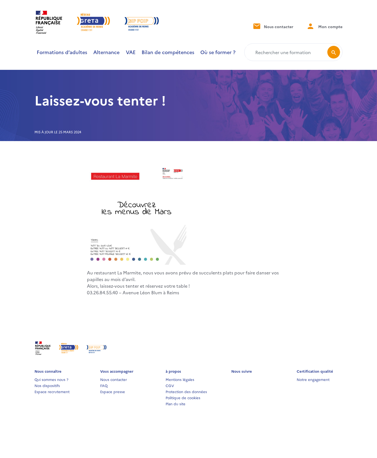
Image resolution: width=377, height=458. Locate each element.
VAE (131, 52)
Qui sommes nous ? (51, 379)
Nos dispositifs (47, 385)
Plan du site (175, 403)
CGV (170, 385)
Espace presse (112, 391)
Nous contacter (278, 26)
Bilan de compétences (168, 52)
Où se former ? (217, 52)
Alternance (106, 52)
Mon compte (330, 26)
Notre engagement (313, 379)
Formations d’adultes (62, 52)
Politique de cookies (183, 397)
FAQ (104, 385)
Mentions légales (180, 379)
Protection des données (186, 391)
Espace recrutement (52, 391)
